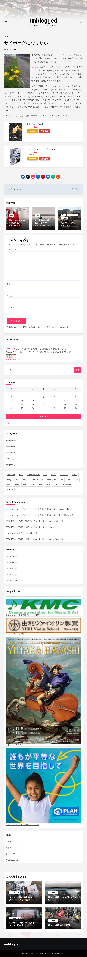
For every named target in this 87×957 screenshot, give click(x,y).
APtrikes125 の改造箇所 (59, 925)
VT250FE (56, 484)
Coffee (74, 475)
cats (7, 458)
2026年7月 (10, 556)
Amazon (32, 131)
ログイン (9, 842)
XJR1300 (10, 489)
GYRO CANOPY (38, 480)
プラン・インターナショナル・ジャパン (22, 825)
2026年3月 (10, 568)
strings (64, 218)
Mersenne (35, 67)
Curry (9, 480)
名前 (8, 284)
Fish (16, 480)
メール (9, 296)
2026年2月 (10, 574)
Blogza (47, 954)
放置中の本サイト (13, 359)
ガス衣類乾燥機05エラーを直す (43, 221)
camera (9, 452)
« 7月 (8, 424)
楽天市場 (44, 131)
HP (62, 480)
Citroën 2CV (64, 475)
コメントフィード (13, 854)
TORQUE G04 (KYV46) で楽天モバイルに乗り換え (26, 521)
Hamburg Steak (52, 480)
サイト (9, 307)
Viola (40, 484)
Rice (24, 484)
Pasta (69, 480)
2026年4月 (10, 562)
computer (9, 464)
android (9, 440)
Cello (45, 475)
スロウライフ (67, 223)
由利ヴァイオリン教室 (15, 634)
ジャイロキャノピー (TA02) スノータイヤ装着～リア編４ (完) (31, 509)
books (8, 446)
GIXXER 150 (25, 480)
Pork (8, 484)
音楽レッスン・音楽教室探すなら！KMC (22, 615)
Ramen (16, 484)
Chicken (53, 475)
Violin (48, 484)
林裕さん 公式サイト (14, 745)
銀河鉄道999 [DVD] (35, 124)
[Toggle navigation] (6, 22)
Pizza (76, 480)
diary (7, 37)
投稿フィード (11, 848)
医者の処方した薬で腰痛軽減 (17, 221)
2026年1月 (10, 580)
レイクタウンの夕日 (14, 533)
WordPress (67, 484)
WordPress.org (12, 860)
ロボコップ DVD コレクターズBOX (41, 149)
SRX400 (32, 484)
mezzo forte (11, 349)
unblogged (43, 20)
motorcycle (72, 215)
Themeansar (58, 954)
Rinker (35, 127)
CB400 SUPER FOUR (33, 475)
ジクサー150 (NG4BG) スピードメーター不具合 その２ (23, 898)
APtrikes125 (11, 475)
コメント (11, 250)
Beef (21, 475)
